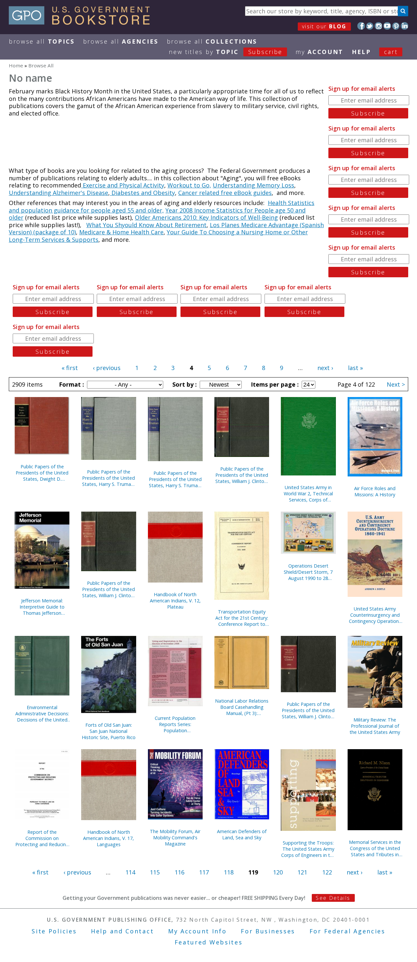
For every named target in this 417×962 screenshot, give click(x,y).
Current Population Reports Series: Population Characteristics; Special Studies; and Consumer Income (175, 724)
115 (155, 872)
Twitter (370, 26)
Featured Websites (209, 942)
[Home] (82, 22)
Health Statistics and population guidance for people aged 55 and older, (161, 206)
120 (278, 872)
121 (302, 872)
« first (70, 368)
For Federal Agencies (347, 931)
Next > (396, 384)
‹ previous (107, 368)
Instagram (378, 26)
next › (325, 368)
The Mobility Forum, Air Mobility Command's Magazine (175, 837)
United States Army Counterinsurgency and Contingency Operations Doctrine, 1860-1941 (375, 615)
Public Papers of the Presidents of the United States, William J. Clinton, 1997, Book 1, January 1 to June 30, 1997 (241, 475)
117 (204, 872)
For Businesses (268, 931)
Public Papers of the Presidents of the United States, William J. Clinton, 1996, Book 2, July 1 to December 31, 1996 (108, 589)
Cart (391, 52)
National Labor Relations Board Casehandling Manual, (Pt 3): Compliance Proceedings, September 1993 (242, 707)
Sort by (183, 384)
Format (70, 384)
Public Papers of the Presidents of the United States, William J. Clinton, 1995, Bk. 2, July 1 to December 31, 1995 (308, 710)
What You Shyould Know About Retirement (146, 225)
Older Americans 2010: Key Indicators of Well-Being (206, 217)
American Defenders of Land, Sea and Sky (241, 834)
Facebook (361, 26)
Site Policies (54, 931)
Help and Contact (122, 931)
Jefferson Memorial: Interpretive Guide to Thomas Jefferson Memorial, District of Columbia (42, 607)
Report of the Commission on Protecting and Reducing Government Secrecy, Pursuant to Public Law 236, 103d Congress (42, 838)
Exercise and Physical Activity (122, 185)
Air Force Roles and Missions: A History (374, 491)
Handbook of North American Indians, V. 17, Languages (108, 838)
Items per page (274, 384)
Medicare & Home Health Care (121, 232)
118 (229, 872)
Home (16, 65)
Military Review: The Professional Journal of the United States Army (375, 726)
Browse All (42, 41)
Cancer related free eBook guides (225, 193)
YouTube (387, 26)
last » (355, 368)
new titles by (225, 52)
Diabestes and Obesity (142, 193)
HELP (361, 52)
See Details (333, 897)
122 (327, 872)
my (319, 52)
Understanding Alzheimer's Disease (58, 193)
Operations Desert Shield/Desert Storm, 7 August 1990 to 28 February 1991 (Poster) (308, 572)
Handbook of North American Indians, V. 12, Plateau (175, 600)
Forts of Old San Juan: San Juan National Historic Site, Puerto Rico (109, 731)
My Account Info (197, 931)
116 (179, 872)
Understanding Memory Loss (253, 185)
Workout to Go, (189, 185)
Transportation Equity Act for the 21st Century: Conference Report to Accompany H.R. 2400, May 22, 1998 (241, 618)
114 (130, 872)
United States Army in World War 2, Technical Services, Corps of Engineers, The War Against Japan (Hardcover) (308, 493)
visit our (324, 26)
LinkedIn (404, 26)
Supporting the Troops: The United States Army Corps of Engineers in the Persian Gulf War (308, 849)
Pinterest (396, 26)
